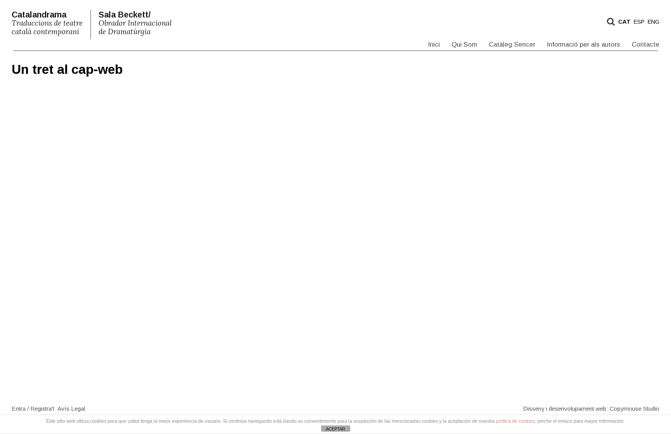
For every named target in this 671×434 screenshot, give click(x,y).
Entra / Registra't (33, 408)
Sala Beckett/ (135, 23)
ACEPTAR (335, 429)
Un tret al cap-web (67, 69)
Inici (434, 44)
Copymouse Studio (634, 408)
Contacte (645, 44)
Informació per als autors (583, 44)
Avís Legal (71, 408)
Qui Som (464, 44)
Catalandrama (47, 23)
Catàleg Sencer (512, 44)
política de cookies (515, 421)
